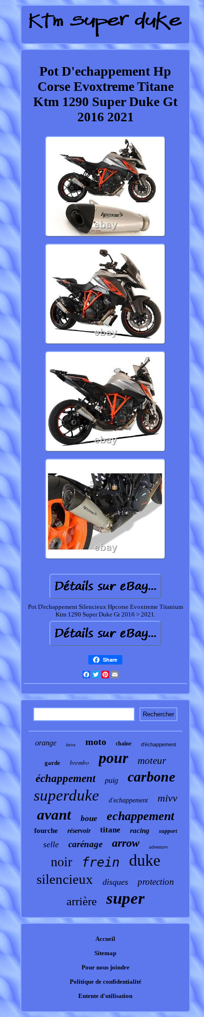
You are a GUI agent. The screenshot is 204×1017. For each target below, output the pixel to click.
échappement (65, 778)
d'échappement (158, 744)
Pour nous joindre (106, 967)
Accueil (105, 938)
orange (45, 743)
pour (113, 757)
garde (52, 762)
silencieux (65, 879)
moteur (152, 760)
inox (71, 744)
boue (89, 818)
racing (139, 830)
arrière (81, 901)
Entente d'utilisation (105, 995)
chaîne (123, 743)
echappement (140, 816)
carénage (85, 844)
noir (61, 861)
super (125, 898)
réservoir (79, 830)
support (168, 831)
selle (51, 844)
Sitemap (105, 953)
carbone (151, 776)
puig (111, 780)
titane (110, 829)
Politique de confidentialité (105, 981)
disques (115, 882)
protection (156, 882)
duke (144, 860)
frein (101, 862)
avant (54, 814)
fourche (46, 830)
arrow (125, 843)
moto (95, 741)
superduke (66, 795)
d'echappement (128, 800)
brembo (79, 762)
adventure (158, 847)
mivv (167, 798)
